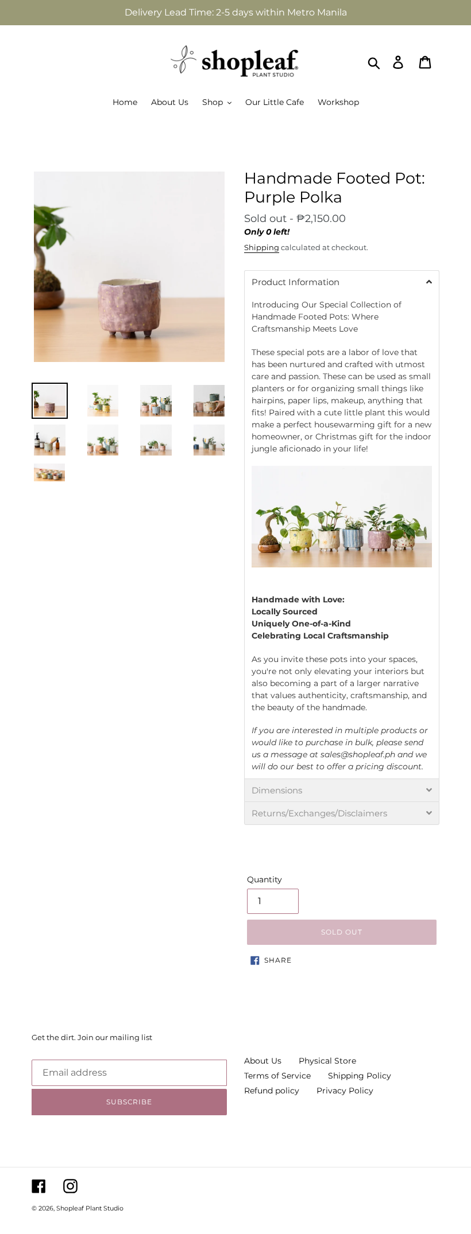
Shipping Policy (359, 1075)
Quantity (264, 879)
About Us (262, 1061)
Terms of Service (277, 1075)
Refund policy (271, 1090)
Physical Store (327, 1061)
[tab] (341, 281)
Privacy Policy (344, 1090)
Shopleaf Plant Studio (89, 1208)
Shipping (261, 247)
